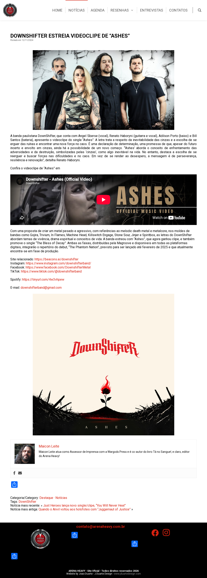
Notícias (61, 498)
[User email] (20, 473)
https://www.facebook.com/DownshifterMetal (58, 267)
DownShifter (27, 502)
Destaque (46, 498)
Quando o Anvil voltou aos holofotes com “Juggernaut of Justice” (85, 509)
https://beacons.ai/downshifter (56, 259)
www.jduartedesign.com (127, 573)
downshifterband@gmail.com (41, 288)
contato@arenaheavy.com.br (100, 526)
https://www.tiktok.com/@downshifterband (51, 271)
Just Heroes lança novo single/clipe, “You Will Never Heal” (84, 505)
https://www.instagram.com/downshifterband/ (58, 263)
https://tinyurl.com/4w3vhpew (43, 279)
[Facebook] (14, 473)
